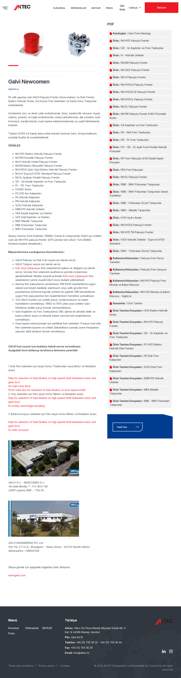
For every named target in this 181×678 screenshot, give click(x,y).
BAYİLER (47, 628)
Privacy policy (47, 665)
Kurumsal (13, 628)
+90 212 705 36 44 (111, 642)
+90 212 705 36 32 (87, 642)
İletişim (161, 7)
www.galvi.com (16, 575)
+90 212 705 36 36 (82, 647)
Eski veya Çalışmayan (27, 268)
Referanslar (32, 628)
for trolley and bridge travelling (26, 405)
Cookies (65, 665)
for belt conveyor (18, 429)
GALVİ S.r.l (13, 89)
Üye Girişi (122, 7)
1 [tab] (13, 65)
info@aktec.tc (81, 652)
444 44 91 (77, 637)
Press (11, 633)
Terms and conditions (20, 665)
